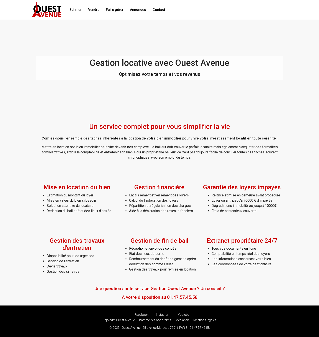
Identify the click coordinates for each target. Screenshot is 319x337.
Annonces (138, 10)
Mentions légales (204, 320)
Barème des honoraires (155, 320)
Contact (159, 10)
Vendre (93, 10)
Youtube (183, 314)
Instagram (163, 314)
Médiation (182, 320)
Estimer (75, 10)
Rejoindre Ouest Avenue (119, 320)
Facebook (141, 314)
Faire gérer (114, 10)
